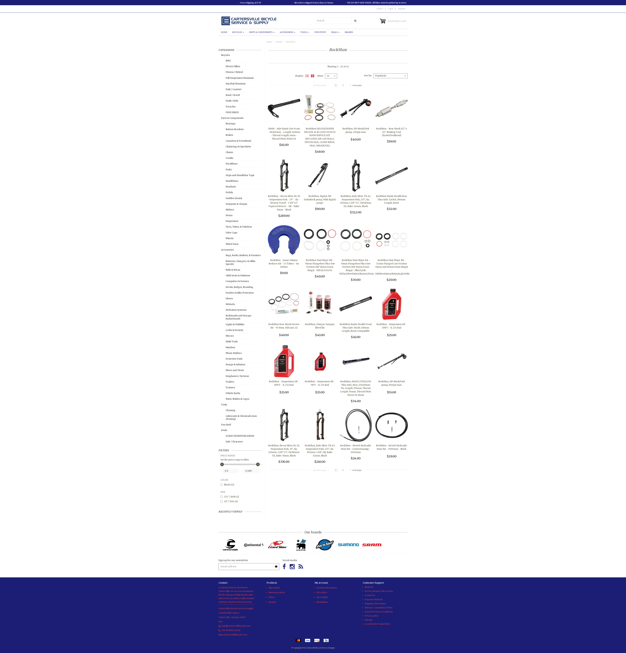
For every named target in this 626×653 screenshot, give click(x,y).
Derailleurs (232, 163)
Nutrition (230, 347)
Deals (334, 32)
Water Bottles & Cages (237, 399)
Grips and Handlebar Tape (240, 175)
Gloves (229, 298)
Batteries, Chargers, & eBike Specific (240, 263)
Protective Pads (234, 358)
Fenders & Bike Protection (240, 292)
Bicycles (237, 32)
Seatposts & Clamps (236, 204)
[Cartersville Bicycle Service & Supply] (264, 20)
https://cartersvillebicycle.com (232, 634)
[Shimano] (348, 545)
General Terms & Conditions (379, 611)
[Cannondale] (230, 545)
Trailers (230, 381)
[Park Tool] (325, 545)
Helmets (230, 304)
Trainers (230, 387)
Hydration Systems (236, 310)
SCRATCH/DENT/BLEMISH (240, 436)
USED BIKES (232, 112)
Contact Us (370, 595)
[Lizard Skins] (278, 545)
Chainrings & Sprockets (238, 146)
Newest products (276, 592)
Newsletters (322, 602)
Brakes (229, 135)
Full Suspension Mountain (240, 78)
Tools (304, 32)
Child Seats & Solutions (238, 275)
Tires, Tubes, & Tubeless (239, 226)
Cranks (229, 158)
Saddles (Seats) (234, 198)
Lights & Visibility (235, 324)
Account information (327, 587)
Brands (349, 32)
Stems (229, 215)
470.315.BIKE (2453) (231, 630)
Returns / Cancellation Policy (379, 607)
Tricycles (231, 106)
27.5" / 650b (231, 496)
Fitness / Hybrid (234, 72)
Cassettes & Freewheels (238, 141)
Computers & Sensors (237, 281)
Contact (379, 8)
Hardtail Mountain (236, 83)
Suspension (232, 221)
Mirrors (230, 335)
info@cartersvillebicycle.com (236, 626)
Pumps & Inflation (235, 364)
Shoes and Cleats (235, 370)
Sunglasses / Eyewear (237, 376)
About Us (369, 587)
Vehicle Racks (233, 393)
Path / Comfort (233, 89)
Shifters (230, 209)
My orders (322, 592)
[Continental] (254, 545)
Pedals (229, 192)
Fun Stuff (320, 32)
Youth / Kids (232, 100)
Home (224, 32)
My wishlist (322, 597)
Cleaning (230, 410)
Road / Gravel (233, 95)
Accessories (287, 32)
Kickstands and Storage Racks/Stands (238, 317)
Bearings (230, 123)
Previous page (319, 85)
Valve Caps (231, 232)
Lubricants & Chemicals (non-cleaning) (242, 417)
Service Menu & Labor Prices (379, 591)
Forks (229, 169)
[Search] (355, 20)
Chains (229, 152)
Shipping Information (375, 603)
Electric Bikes (233, 66)
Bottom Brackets (235, 129)
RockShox (290, 41)
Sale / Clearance (234, 441)
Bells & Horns (233, 269)
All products (274, 587)
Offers (271, 597)
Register (401, 8)
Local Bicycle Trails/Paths (377, 624)
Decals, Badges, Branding (239, 287)
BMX (228, 60)
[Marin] (301, 545)
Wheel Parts (232, 244)
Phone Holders (234, 353)
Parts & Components (261, 32)
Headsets (231, 186)
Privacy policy (371, 616)
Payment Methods (374, 599)
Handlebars (232, 181)
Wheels (229, 238)
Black (229, 484)
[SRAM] (372, 545)
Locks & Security (234, 330)
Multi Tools (232, 341)
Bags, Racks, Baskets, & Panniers (243, 255)
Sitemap (369, 620)
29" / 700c (231, 501)
